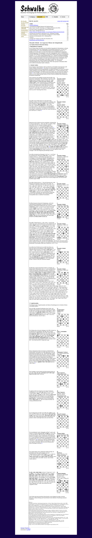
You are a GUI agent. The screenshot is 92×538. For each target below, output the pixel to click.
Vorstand (29, 528)
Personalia (23, 25)
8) (37, 439)
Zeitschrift (39, 16)
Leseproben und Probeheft (24, 32)
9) (41, 443)
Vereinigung (32, 16)
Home (22, 16)
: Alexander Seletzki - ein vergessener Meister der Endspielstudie (46, 31)
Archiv (22, 36)
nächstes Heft (66, 21)
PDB (47, 16)
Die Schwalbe (24, 21)
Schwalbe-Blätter (24, 30)
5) (53, 127)
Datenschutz (27, 527)
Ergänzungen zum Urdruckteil (24, 28)
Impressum (23, 527)
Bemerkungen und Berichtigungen (36, 40)
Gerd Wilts (28, 529)
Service (63, 16)
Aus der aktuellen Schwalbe (24, 23)
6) (49, 146)
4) (41, 110)
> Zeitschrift (34, 19)
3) (32, 72)
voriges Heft (60, 21)
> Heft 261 (40, 19)
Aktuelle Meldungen (33, 25)
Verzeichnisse (23, 34)
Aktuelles (56, 16)
